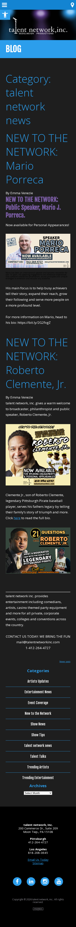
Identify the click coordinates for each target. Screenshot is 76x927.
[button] (5, 15)
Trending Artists (38, 767)
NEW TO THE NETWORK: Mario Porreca (37, 159)
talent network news (38, 746)
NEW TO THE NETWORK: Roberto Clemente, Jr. (37, 363)
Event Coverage (38, 703)
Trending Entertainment (38, 778)
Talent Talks (38, 757)
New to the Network (38, 714)
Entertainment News (38, 692)
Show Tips (38, 735)
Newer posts (64, 661)
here (17, 518)
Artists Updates (38, 681)
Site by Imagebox (38, 909)
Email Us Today (38, 860)
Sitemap (38, 863)
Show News (38, 724)
